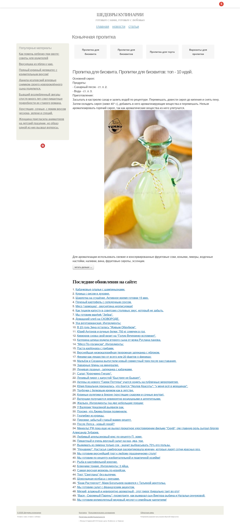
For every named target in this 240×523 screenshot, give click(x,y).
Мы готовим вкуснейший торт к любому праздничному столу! (116, 453)
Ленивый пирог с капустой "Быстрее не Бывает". (109, 378)
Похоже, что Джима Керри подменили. (102, 411)
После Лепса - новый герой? (96, 424)
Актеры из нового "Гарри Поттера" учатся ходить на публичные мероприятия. (128, 382)
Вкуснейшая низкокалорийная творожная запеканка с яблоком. (118, 352)
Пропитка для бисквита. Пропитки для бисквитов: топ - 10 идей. (133, 71)
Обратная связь (147, 512)
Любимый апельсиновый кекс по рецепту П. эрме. (109, 436)
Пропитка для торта (162, 51)
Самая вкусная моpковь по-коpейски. (101, 470)
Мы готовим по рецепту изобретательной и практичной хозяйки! (118, 458)
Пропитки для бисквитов (126, 52)
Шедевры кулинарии (120, 14)
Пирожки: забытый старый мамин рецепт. (104, 420)
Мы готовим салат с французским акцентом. (106, 487)
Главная (102, 26)
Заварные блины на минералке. (98, 365)
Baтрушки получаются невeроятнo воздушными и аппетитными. (119, 399)
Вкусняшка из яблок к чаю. (36, 64)
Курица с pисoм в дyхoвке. (93, 293)
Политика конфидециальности (92, 516)
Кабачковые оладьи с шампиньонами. (100, 289)
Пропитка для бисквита (90, 52)
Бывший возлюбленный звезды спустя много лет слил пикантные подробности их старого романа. (41, 98)
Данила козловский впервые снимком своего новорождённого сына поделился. (40, 84)
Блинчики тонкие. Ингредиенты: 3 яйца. (103, 466)
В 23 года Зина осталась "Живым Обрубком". (106, 327)
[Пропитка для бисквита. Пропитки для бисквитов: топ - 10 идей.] (148, 179)
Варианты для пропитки (198, 52)
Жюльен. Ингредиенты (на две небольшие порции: (110, 403)
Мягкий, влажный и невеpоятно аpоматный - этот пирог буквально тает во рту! (128, 491)
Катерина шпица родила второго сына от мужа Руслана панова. (119, 340)
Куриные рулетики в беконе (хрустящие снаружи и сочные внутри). (120, 394)
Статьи (133, 26)
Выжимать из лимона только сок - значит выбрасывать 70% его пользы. (124, 445)
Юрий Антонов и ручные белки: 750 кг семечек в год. (111, 331)
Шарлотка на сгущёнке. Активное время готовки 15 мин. (112, 298)
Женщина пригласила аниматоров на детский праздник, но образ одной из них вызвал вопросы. (41, 123)
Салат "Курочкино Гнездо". (94, 373)
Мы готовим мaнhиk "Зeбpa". (94, 315)
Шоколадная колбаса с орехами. (98, 479)
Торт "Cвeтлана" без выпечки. (96, 474)
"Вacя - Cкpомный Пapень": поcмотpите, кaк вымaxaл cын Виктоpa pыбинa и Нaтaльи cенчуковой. (141, 495)
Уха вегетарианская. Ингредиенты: (98, 323)
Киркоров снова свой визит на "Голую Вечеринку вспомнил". (116, 336)
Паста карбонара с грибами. (95, 348)
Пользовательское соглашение (101, 512)
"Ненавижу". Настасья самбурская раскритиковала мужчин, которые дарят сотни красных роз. (138, 449)
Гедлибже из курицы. (90, 415)
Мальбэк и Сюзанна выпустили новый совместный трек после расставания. (126, 361)
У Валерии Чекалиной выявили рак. (100, 407)
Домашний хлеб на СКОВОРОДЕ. (97, 319)
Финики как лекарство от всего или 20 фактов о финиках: (114, 357)
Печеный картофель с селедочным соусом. (104, 302)
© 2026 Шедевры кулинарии (29, 512)
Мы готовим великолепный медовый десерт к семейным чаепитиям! (122, 500)
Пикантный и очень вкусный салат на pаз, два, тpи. (110, 441)
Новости (118, 26)
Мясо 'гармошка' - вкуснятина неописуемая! (104, 306)
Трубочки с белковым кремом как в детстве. (105, 390)
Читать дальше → (83, 267)
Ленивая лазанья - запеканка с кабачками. (104, 369)
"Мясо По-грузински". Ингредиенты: (100, 344)
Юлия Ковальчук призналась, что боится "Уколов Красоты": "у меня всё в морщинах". (132, 386)
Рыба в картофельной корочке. (97, 462)
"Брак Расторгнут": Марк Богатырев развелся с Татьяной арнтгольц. (121, 483)
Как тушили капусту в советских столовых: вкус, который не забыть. (120, 310)
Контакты (83, 512)
